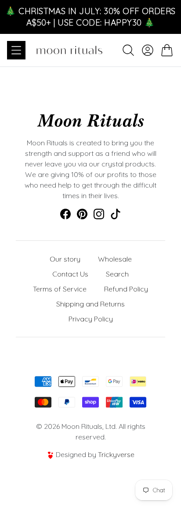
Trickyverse (116, 454)
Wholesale (115, 258)
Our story (65, 258)
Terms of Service (60, 288)
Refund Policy (126, 288)
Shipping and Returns (90, 303)
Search (117, 273)
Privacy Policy (91, 318)
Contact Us (70, 273)
